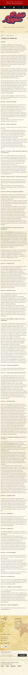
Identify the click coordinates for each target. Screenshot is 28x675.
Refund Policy (4, 640)
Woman (2, 629)
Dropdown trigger (14, 7)
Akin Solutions (9, 664)
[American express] (7, 666)
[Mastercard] (13, 666)
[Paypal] (19, 666)
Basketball (3, 623)
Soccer (2, 621)
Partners (16, 623)
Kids (2, 631)
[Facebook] (2, 646)
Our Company (18, 621)
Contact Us (17, 624)
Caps (2, 628)
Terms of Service (4, 636)
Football (2, 624)
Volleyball (3, 626)
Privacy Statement (5, 638)
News (16, 626)
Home (2, 35)
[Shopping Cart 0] (23, 7)
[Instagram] (6, 646)
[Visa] (2, 666)
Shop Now (19, 3)
